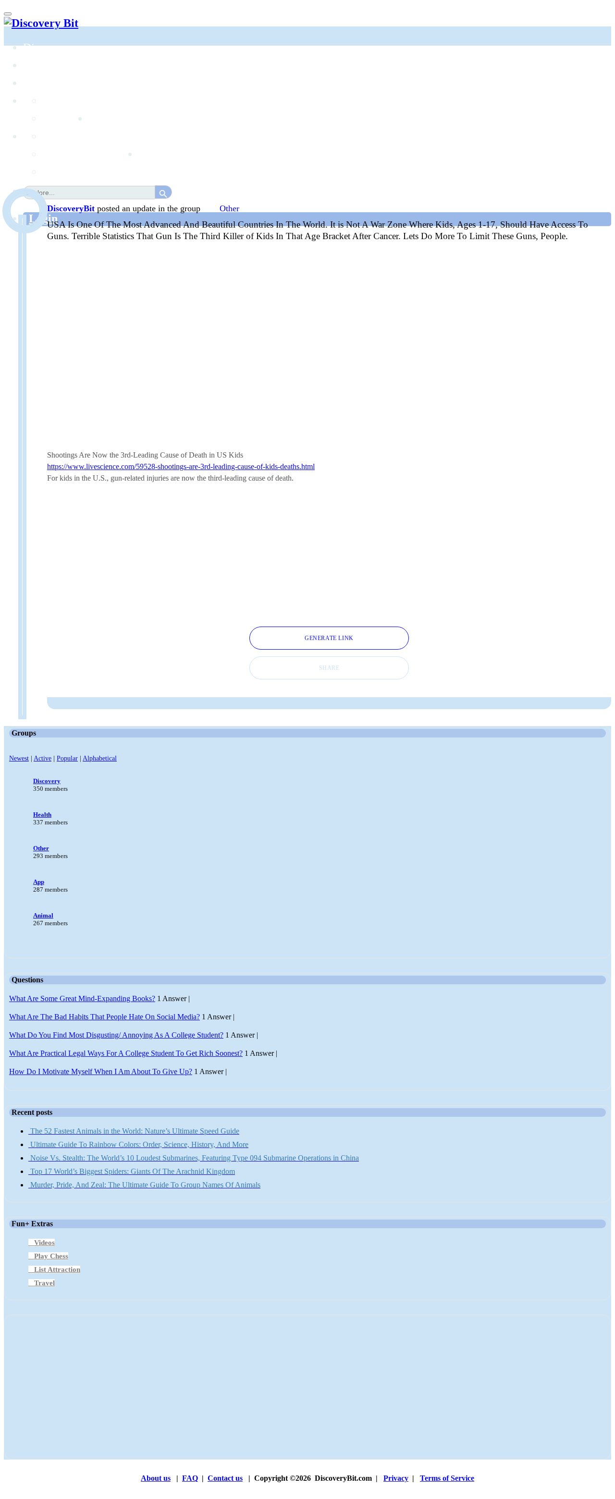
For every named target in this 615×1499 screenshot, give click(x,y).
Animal (43, 915)
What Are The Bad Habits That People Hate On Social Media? (104, 1017)
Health (42, 814)
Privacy (395, 1478)
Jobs (98, 118)
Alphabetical (100, 758)
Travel (44, 1283)
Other (229, 208)
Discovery (47, 781)
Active (42, 758)
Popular (67, 758)
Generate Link (329, 638)
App (38, 881)
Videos (44, 1242)
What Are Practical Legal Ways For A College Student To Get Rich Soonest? (126, 1053)
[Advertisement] (329, 556)
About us (156, 1478)
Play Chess (51, 1256)
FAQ (190, 1478)
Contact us (225, 1478)
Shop (150, 154)
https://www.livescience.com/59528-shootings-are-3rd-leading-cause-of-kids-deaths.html (181, 466)
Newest (19, 758)
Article (58, 154)
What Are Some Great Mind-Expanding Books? (82, 998)
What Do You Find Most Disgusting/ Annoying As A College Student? (116, 1035)
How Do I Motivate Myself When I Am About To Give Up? (100, 1071)
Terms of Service (447, 1478)
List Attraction (57, 1269)
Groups (40, 83)
